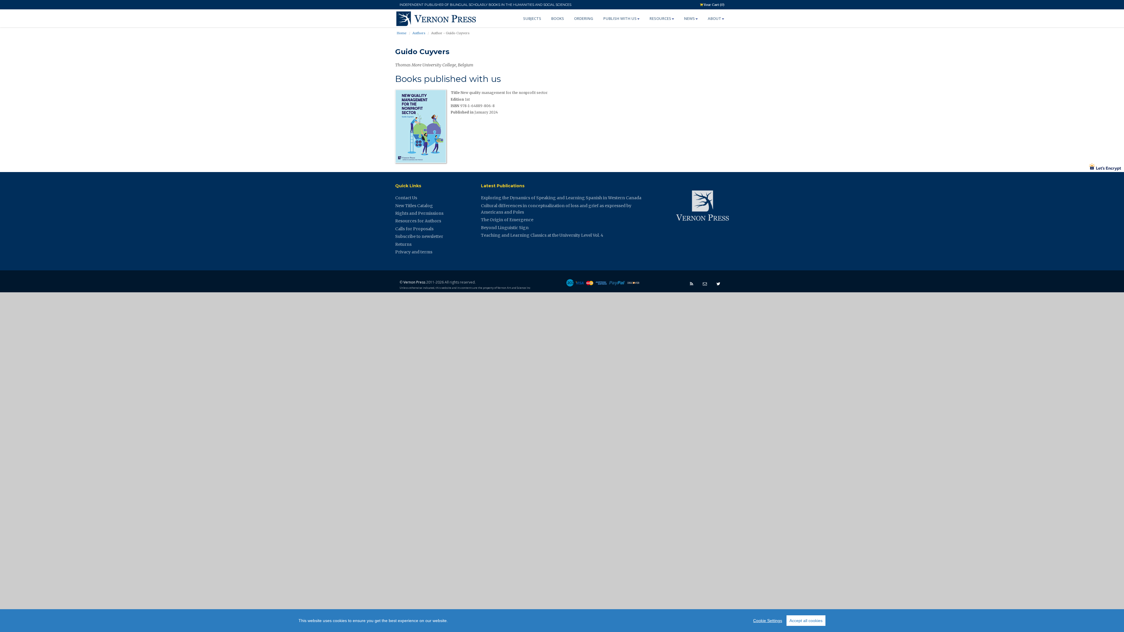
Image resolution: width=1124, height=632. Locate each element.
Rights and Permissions (419, 213)
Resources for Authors (418, 221)
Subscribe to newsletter (419, 236)
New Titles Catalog (414, 205)
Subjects (532, 18)
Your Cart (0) (713, 5)
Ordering (583, 18)
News (689, 18)
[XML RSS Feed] (691, 283)
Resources (660, 18)
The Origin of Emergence (507, 219)
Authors (418, 33)
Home (402, 33)
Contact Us (406, 197)
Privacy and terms (413, 252)
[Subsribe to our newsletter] (705, 283)
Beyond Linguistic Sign (505, 227)
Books (557, 18)
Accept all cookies (806, 620)
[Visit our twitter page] (718, 283)
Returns (403, 244)
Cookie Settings (767, 620)
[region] (562, 620)
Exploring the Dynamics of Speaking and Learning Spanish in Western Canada (561, 197)
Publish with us (620, 18)
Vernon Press (414, 282)
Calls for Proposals (414, 228)
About (714, 18)
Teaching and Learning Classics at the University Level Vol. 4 (542, 235)
